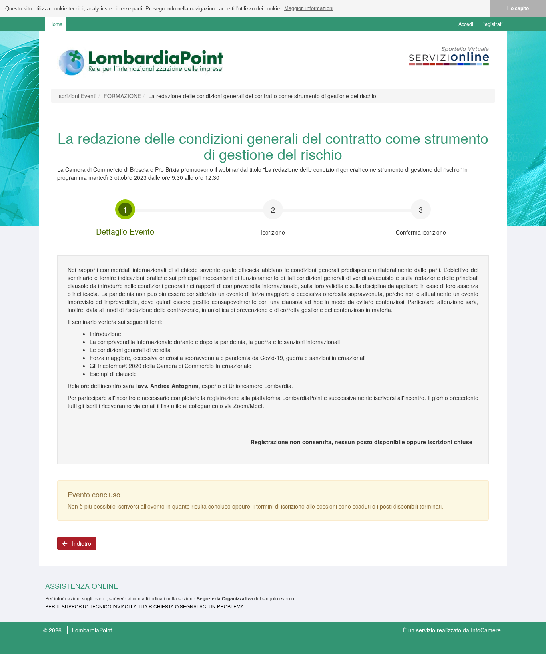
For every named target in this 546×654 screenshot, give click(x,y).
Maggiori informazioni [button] (308, 8)
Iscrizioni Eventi (76, 96)
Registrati (492, 24)
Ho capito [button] (518, 8)
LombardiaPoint (92, 630)
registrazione (223, 398)
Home (55, 24)
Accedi (465, 24)
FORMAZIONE (122, 96)
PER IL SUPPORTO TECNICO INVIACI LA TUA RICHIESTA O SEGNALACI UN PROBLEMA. (145, 606)
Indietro (79, 543)
